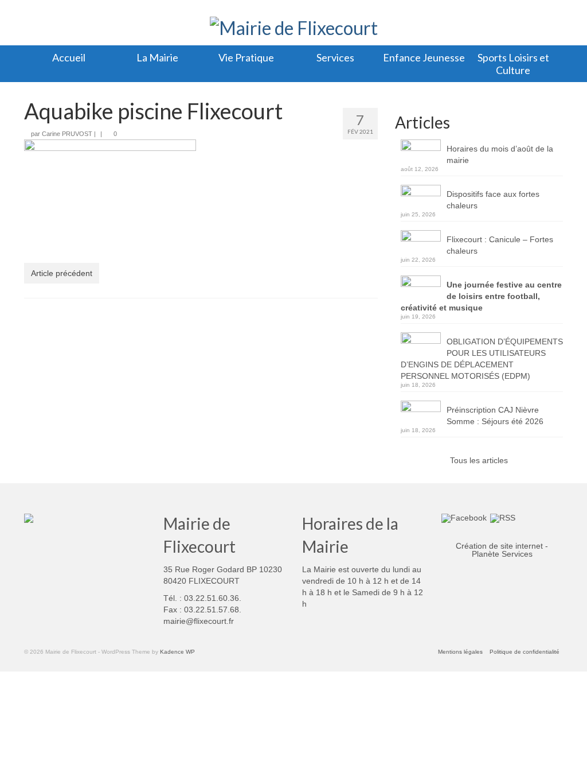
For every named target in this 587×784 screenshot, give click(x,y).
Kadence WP (177, 652)
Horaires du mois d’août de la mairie (500, 154)
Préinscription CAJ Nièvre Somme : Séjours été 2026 (495, 415)
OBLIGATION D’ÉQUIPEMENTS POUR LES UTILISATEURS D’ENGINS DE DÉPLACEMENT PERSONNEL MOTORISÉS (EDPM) (482, 359)
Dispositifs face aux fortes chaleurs (493, 199)
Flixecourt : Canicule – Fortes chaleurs (500, 245)
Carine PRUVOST (67, 133)
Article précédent (61, 273)
